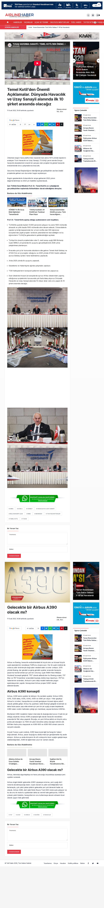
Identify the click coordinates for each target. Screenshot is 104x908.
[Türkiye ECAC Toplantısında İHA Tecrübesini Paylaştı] (86, 159)
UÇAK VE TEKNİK (41, 22)
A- (34, 124)
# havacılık (47, 816)
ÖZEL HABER (76, 22)
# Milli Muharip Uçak (16, 513)
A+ (29, 124)
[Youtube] (97, 865)
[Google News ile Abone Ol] (14, 120)
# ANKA (11, 508)
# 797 (10, 816)
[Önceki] (21, 27)
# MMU (29, 513)
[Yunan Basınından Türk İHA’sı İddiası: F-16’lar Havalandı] (86, 118)
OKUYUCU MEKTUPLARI (59, 22)
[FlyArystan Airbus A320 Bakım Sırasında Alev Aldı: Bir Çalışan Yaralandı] (86, 138)
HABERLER (17, 22)
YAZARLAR (28, 22)
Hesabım (63, 865)
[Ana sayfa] (7, 22)
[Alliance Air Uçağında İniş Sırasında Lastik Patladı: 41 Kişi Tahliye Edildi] (86, 61)
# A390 (18, 816)
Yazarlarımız (48, 865)
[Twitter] (93, 865)
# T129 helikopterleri (53, 513)
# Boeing (37, 816)
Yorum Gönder (14, 556)
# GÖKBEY (29, 508)
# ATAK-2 (19, 508)
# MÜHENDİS (38, 513)
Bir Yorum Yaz (12, 528)
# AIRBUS (27, 816)
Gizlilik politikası (73, 865)
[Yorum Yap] (25, 124)
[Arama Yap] (88, 15)
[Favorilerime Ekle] (20, 124)
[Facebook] (88, 865)
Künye (56, 865)
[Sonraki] (24, 27)
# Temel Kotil (13, 519)
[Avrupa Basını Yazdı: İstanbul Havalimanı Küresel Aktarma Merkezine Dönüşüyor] (86, 128)
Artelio (34, 865)
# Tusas (24, 519)
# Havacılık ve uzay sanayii (45, 508)
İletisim (82, 865)
